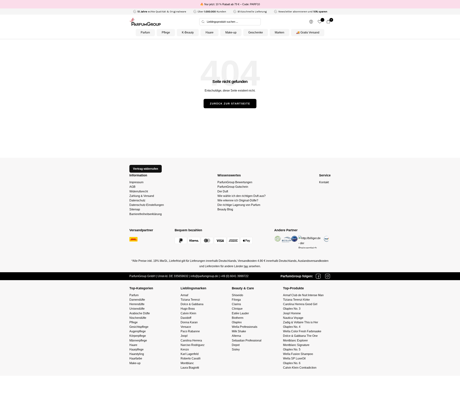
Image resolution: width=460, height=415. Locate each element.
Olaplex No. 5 (291, 349)
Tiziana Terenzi (190, 299)
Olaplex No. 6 (291, 363)
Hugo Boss (188, 308)
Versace (186, 326)
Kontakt (324, 182)
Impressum (136, 182)
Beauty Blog (225, 209)
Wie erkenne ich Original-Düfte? (237, 200)
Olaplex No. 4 (291, 326)
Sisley (236, 349)
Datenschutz (137, 200)
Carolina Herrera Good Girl (300, 304)
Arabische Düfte (139, 313)
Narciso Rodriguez (192, 344)
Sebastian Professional (246, 340)
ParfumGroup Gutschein (232, 186)
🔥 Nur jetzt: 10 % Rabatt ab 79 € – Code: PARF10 (230, 4)
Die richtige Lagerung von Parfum (238, 204)
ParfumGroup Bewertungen (234, 182)
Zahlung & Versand (141, 195)
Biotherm (237, 317)
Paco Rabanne (190, 331)
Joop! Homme (292, 313)
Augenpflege (137, 331)
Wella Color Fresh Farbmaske (302, 331)
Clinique (237, 308)
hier (246, 266)
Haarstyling (136, 353)
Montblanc (187, 363)
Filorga (236, 299)
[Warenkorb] (328, 21)
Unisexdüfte (137, 308)
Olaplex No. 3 (291, 308)
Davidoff (186, 317)
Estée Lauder (240, 313)
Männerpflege (138, 340)
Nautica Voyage (293, 317)
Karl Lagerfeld (190, 353)
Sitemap (134, 209)
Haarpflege (136, 349)
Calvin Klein (188, 313)
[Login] (311, 21)
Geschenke (255, 32)
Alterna (236, 335)
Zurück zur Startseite (230, 103)
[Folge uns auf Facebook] (318, 276)
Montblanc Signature (296, 344)
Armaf (184, 295)
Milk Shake (239, 331)
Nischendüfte (137, 317)
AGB (132, 186)
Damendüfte (137, 299)
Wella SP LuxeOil (294, 358)
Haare (209, 32)
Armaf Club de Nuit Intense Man (303, 295)
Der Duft (222, 191)
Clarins (236, 304)
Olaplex (237, 322)
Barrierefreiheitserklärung (145, 214)
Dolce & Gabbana (192, 304)
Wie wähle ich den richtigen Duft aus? (241, 195)
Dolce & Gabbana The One (300, 335)
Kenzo (185, 349)
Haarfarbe (135, 358)
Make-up (230, 32)
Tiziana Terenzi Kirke (296, 299)
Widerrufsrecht (138, 191)
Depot (236, 344)
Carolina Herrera (191, 340)
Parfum (145, 32)
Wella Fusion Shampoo (298, 353)
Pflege (166, 32)
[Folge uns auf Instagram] (328, 276)
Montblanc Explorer (295, 340)
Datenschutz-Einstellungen (146, 204)
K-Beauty (188, 32)
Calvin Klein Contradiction (299, 367)
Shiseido (237, 295)
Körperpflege (137, 335)
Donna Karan (189, 322)
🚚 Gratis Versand (307, 32)
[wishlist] (320, 21)
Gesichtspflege (138, 326)
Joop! (184, 335)
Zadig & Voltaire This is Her (300, 322)
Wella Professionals (244, 326)
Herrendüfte (136, 304)
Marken (279, 32)
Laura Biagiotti (190, 367)
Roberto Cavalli (191, 358)
